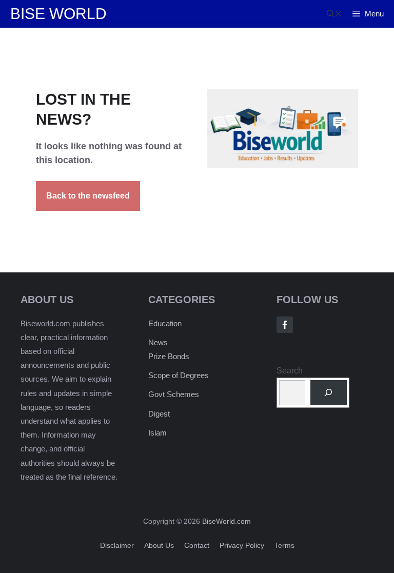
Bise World (58, 13)
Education (165, 323)
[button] (334, 14)
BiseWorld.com (226, 521)
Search (290, 370)
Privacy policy (242, 545)
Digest (159, 413)
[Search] (328, 392)
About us (159, 545)
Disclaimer (117, 545)
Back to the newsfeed (88, 195)
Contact (196, 545)
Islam (157, 432)
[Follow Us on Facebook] (285, 325)
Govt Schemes (173, 394)
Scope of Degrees (178, 375)
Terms (284, 545)
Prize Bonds (168, 356)
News (158, 342)
